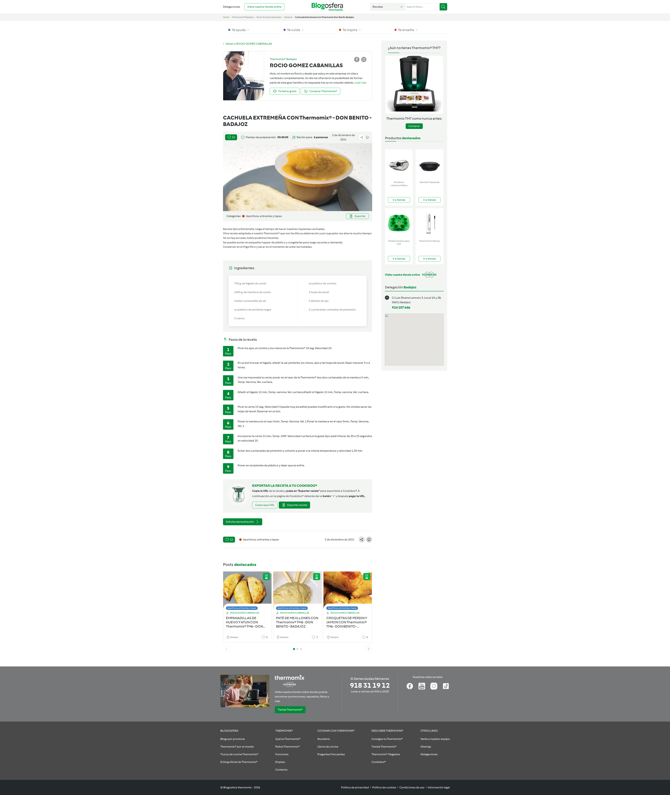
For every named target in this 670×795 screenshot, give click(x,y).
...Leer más (359, 82)
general (288, 17)
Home (226, 17)
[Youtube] (422, 686)
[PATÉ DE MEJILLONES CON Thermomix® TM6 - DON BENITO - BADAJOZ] (297, 592)
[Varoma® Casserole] (429, 164)
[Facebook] (410, 686)
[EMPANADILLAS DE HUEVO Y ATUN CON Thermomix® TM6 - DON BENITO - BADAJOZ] (247, 592)
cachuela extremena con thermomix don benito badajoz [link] (324, 17)
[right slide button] (368, 648)
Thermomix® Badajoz (243, 17)
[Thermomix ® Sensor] (429, 223)
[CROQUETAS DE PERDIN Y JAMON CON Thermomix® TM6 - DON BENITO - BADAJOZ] (347, 592)
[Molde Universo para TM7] (399, 223)
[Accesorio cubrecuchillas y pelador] (399, 164)
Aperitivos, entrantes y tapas (241, 608)
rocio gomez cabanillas (268, 17)
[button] (387, 6)
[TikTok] (446, 686)
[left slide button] (226, 648)
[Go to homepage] (327, 7)
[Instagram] (434, 686)
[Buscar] (443, 6)
